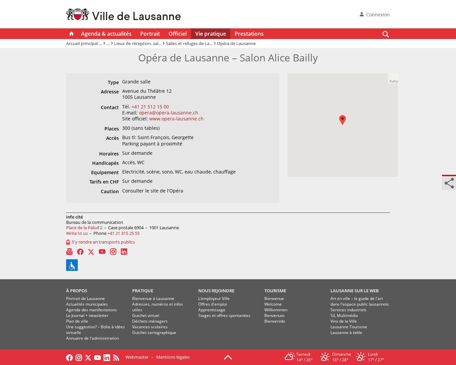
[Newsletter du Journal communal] (69, 251)
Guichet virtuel (145, 315)
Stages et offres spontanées (224, 315)
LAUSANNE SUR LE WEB (354, 291)
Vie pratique (210, 33)
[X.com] (91, 251)
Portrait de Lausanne (85, 298)
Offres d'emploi (212, 304)
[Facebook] (80, 252)
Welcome (273, 304)
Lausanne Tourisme (348, 327)
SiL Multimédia (344, 315)
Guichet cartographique (154, 332)
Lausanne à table (346, 332)
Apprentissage (211, 310)
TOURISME (275, 291)
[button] (346, 125)
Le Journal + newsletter (87, 315)
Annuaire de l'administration (92, 338)
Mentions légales (173, 357)
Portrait (150, 33)
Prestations (249, 33)
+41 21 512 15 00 (150, 106)
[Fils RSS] (118, 357)
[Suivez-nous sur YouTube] (97, 357)
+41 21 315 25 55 (123, 233)
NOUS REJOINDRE (216, 291)
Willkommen (275, 310)
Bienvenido (274, 321)
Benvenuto (274, 315)
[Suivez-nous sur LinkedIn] (106, 357)
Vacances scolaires (150, 327)
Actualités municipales (87, 304)
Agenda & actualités (106, 33)
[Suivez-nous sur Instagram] (78, 357)
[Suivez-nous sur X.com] (88, 357)
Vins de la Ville (343, 321)
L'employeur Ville (214, 298)
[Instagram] (113, 251)
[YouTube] (102, 251)
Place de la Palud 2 (84, 228)
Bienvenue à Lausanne (153, 298)
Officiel (178, 33)
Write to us (77, 233)
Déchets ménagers (150, 321)
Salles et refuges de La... (189, 43)
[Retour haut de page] (228, 357)
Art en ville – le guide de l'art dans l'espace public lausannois (359, 301)
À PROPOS (76, 291)
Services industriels (348, 310)
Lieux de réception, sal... (137, 43)
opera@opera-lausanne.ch (168, 112)
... (107, 43)
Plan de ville (77, 321)
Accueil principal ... (84, 43)
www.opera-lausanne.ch (176, 118)
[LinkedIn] (124, 251)
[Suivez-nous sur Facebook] (69, 357)
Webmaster (137, 357)
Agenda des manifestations (91, 310)
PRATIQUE (142, 291)
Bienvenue (274, 298)
